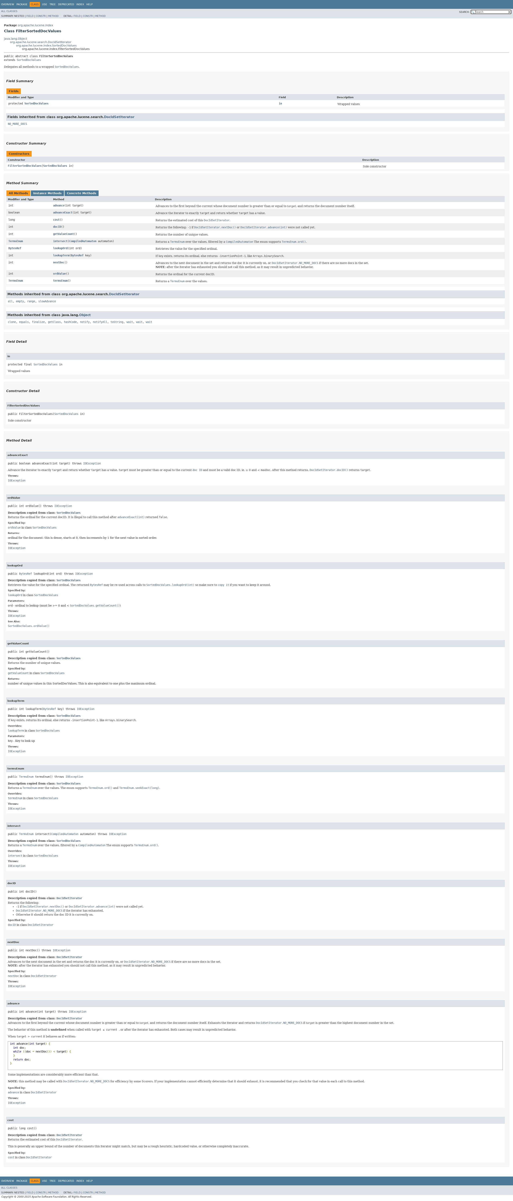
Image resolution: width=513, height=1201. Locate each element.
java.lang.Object (15, 38)
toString (116, 322)
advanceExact (62, 212)
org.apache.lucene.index (35, 25)
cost (56, 219)
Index (80, 4)
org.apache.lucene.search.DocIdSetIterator (40, 42)
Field (29, 16)
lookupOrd (60, 248)
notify (85, 322)
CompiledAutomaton (82, 241)
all (10, 301)
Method (53, 16)
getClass (54, 322)
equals (24, 322)
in (280, 103)
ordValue (59, 273)
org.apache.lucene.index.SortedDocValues (46, 45)
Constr (41, 16)
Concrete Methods (81, 193)
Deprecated (66, 4)
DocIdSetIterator (119, 117)
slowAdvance (47, 301)
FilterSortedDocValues (24, 165)
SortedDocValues (29, 60)
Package (21, 4)
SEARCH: (464, 12)
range (31, 301)
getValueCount (63, 234)
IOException (92, 463)
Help (89, 4)
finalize (38, 322)
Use (44, 4)
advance (58, 205)
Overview (7, 4)
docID (57, 226)
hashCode (70, 322)
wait (129, 322)
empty (20, 301)
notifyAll (100, 322)
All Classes (9, 11)
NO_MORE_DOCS (17, 123)
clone (12, 322)
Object (85, 315)
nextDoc (58, 262)
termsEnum (60, 280)
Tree (52, 4)
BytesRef (14, 248)
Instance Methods (47, 193)
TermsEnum (15, 241)
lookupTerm (61, 255)
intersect (60, 241)
